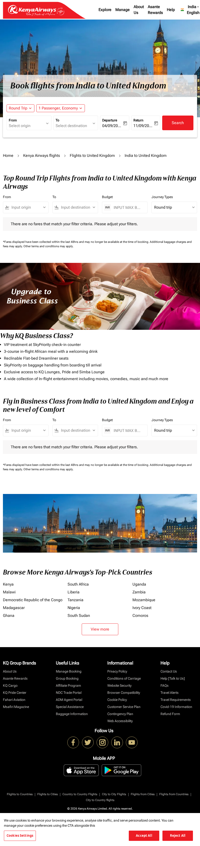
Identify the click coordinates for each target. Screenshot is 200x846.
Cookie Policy (117, 700)
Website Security (119, 685)
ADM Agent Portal (69, 700)
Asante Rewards (155, 9)
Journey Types (162, 197)
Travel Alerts (169, 693)
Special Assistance (70, 707)
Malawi (9, 592)
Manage (122, 9)
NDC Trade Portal (68, 693)
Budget (107, 197)
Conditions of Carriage (124, 678)
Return (138, 120)
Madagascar (14, 607)
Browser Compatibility (123, 693)
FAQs (164, 685)
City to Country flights (100, 800)
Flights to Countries (20, 794)
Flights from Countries (174, 794)
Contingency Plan (120, 714)
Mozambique (143, 600)
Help (171, 9)
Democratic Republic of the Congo (32, 600)
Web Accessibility (120, 721)
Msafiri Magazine (16, 707)
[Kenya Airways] (73, 742)
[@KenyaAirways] (88, 742)
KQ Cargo (10, 685)
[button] (60, 108)
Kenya (8, 584)
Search (178, 122)
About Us (139, 9)
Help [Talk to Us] (172, 678)
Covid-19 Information (176, 707)
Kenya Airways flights (41, 155)
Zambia (139, 592)
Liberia (74, 592)
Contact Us (168, 671)
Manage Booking (68, 671)
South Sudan (79, 615)
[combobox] (27, 207)
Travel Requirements (175, 700)
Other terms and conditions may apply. (48, 246)
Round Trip (18, 108)
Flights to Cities (47, 794)
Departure (109, 120)
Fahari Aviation (14, 700)
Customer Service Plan (123, 707)
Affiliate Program (68, 685)
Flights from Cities (143, 794)
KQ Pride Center (14, 693)
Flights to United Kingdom (92, 155)
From (13, 120)
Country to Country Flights (79, 794)
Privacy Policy (117, 671)
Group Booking (67, 678)
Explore (105, 9)
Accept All (144, 835)
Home (8, 155)
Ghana (8, 615)
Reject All (177, 835)
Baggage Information (72, 714)
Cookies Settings (20, 835)
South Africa (78, 584)
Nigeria (74, 607)
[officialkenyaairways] (102, 742)
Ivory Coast (141, 607)
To (57, 120)
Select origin (19, 125)
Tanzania (75, 600)
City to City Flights (114, 794)
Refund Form (170, 714)
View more (100, 629)
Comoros (140, 615)
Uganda (139, 584)
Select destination (71, 125)
